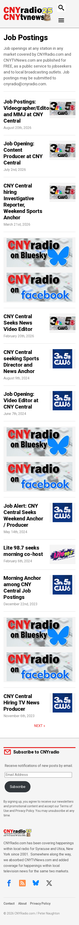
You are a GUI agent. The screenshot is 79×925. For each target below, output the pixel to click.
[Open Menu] (61, 20)
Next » (39, 726)
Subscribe (17, 787)
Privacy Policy (40, 903)
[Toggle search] (61, 8)
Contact (9, 903)
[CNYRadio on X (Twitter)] (49, 883)
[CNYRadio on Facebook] (9, 883)
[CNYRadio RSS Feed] (22, 883)
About (22, 903)
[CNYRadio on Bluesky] (35, 883)
